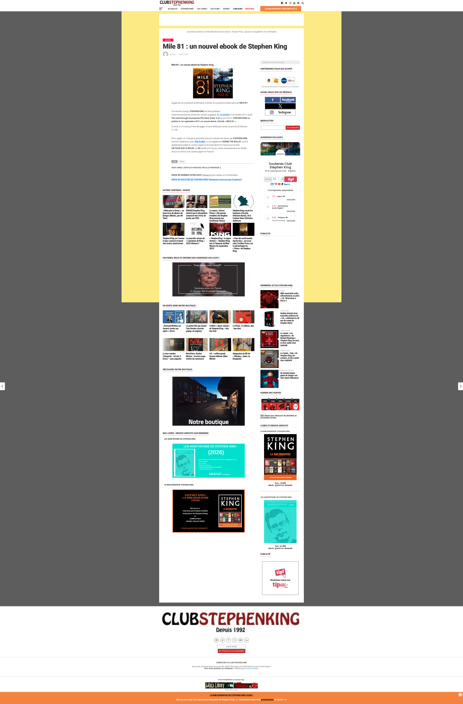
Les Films (214, 8)
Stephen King (187, 8)
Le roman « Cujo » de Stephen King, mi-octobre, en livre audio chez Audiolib (289, 357)
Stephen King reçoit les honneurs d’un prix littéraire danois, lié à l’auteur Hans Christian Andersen (243, 215)
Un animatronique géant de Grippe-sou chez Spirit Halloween (289, 375)
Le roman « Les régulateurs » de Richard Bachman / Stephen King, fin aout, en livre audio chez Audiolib (289, 339)
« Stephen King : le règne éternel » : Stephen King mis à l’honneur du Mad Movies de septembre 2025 (220, 243)
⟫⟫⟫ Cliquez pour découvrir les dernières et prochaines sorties (278, 416)
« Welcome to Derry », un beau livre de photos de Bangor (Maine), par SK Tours (173, 214)
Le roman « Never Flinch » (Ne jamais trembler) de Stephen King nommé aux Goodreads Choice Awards (218, 217)
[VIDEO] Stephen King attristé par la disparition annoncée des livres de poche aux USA (196, 214)
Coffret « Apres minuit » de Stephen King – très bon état (219, 328)
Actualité (172, 8)
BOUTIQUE (249, 8)
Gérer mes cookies (231, 690)
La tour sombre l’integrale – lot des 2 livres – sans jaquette (172, 356)
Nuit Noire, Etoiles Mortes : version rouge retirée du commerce (195, 356)
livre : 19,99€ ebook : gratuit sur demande (280, 484)
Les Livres (202, 8)
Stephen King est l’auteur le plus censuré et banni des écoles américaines (173, 241)
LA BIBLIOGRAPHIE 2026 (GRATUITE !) (281, 8)
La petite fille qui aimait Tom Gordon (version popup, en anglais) (196, 328)
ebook (181, 161)
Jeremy (173, 54)
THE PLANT (199, 141)
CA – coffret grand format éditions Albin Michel (218, 356)
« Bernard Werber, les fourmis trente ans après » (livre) (172, 328)
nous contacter (252, 668)
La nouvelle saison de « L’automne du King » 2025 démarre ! (195, 241)
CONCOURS (237, 8)
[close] (460, 694)
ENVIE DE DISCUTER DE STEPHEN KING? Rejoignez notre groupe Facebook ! (206, 179)
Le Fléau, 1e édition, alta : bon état (243, 327)
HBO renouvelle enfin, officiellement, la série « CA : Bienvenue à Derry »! (289, 297)
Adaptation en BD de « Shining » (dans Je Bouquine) (241, 356)
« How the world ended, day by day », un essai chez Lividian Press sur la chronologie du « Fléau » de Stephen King (243, 244)
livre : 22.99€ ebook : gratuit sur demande (280, 547)
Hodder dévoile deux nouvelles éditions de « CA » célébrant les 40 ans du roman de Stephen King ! (289, 318)
